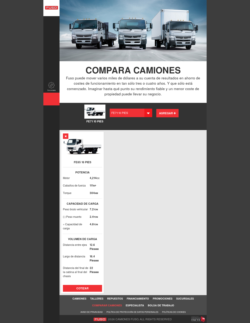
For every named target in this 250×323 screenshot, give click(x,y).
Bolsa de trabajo (51, 123)
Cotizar (82, 288)
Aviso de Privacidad (91, 311)
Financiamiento (51, 60)
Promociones (51, 73)
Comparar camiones (51, 99)
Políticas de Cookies (174, 311)
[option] (133, 30)
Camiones (51, 22)
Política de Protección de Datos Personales (132, 311)
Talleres (51, 35)
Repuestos (51, 48)
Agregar (166, 113)
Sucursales (51, 86)
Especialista (51, 111)
